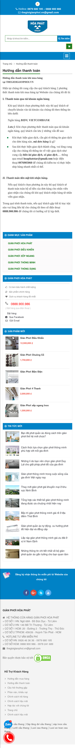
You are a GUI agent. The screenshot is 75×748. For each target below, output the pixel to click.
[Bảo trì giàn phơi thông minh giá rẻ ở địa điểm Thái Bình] (12, 515)
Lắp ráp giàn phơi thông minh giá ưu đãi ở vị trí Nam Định (44, 539)
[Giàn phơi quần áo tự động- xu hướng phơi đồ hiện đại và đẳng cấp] (12, 528)
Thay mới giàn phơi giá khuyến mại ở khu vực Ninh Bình (43, 488)
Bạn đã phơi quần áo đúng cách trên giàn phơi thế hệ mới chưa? (44, 434)
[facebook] (37, 4)
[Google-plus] (34, 593)
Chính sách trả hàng (18, 696)
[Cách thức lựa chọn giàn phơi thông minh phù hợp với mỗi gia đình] (12, 451)
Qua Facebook (16, 317)
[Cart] (69, 46)
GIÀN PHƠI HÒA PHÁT (20, 243)
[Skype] (41, 593)
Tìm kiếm (65, 38)
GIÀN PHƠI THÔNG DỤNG (22, 268)
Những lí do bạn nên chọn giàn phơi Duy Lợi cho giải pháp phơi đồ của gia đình (43, 462)
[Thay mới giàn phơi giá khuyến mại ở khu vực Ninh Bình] (12, 490)
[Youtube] (48, 593)
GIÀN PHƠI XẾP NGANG (21, 256)
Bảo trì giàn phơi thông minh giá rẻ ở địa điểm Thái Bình (43, 514)
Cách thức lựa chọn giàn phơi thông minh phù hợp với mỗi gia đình (44, 449)
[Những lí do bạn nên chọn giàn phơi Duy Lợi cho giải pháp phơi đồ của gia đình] (12, 464)
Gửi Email (14, 320)
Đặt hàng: (12, 313)
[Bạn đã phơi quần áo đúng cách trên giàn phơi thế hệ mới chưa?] (12, 436)
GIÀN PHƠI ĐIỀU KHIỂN (21, 249)
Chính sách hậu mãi (18, 701)
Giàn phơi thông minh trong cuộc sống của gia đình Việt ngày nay (44, 475)
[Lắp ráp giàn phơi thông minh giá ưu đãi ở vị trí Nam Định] (12, 540)
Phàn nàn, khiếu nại (18, 692)
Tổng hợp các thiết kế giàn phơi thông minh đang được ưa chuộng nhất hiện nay (45, 501)
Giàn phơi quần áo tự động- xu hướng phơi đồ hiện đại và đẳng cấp (44, 527)
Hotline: (39, 9)
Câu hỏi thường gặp (17, 687)
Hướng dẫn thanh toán (19, 683)
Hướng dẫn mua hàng (18, 678)
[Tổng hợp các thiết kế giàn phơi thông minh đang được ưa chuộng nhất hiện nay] (12, 503)
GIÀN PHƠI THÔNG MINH (21, 262)
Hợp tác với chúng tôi (18, 705)
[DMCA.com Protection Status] (42, 658)
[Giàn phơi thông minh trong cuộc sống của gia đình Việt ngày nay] (12, 477)
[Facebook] (26, 593)
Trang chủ (7, 64)
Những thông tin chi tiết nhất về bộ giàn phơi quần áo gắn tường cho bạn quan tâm (44, 552)
